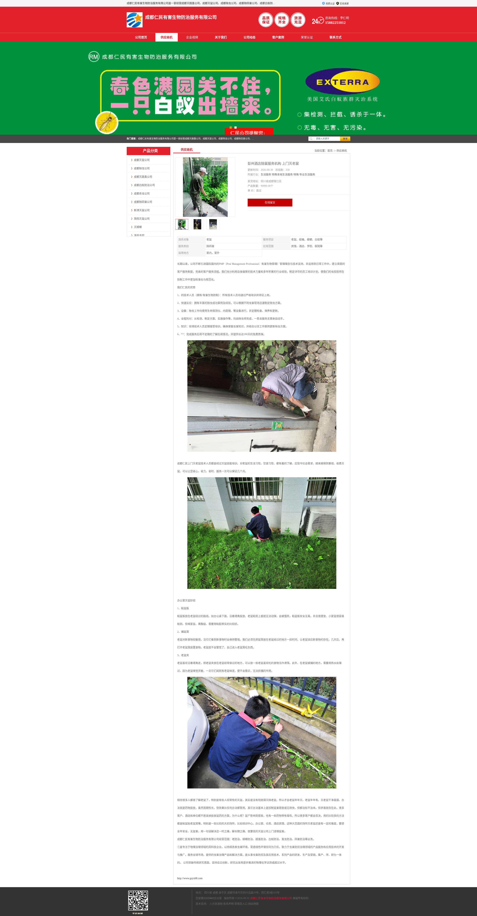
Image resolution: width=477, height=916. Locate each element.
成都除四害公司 (143, 202)
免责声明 (228, 903)
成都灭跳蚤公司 (143, 176)
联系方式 (336, 37)
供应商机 (167, 37)
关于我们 (221, 37)
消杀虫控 (139, 235)
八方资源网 (215, 903)
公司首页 (141, 37)
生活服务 (266, 174)
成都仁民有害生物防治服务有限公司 (271, 898)
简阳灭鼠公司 (142, 218)
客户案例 (278, 37)
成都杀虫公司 (142, 193)
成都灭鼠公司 (142, 160)
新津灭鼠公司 (142, 210)
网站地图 (253, 903)
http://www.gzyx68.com (190, 878)
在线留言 (270, 202)
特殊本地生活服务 (282, 174)
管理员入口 (240, 903)
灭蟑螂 (138, 227)
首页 (330, 150)
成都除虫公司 (142, 168)
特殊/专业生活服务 (304, 174)
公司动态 (249, 37)
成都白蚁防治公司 (144, 185)
